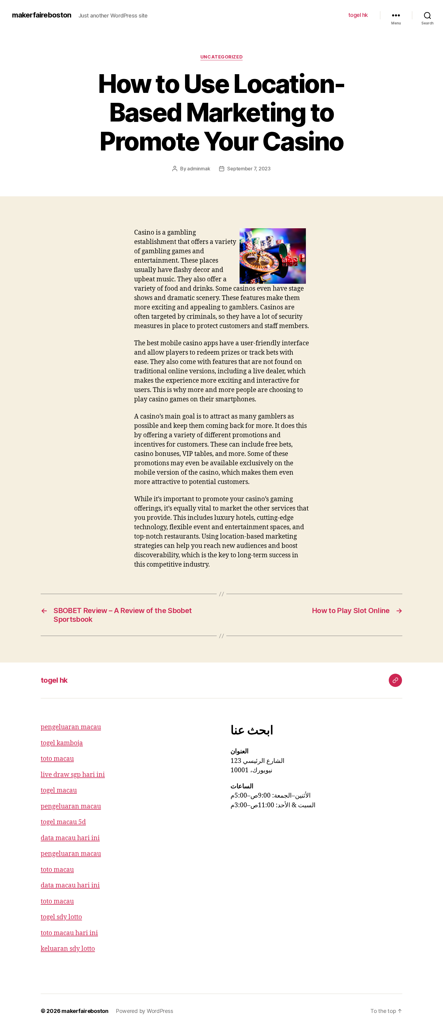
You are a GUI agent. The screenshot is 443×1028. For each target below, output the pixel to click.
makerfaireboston (41, 15)
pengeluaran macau (71, 727)
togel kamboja (62, 743)
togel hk (358, 15)
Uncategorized (221, 57)
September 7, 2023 (248, 169)
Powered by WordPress (144, 1011)
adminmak (198, 169)
